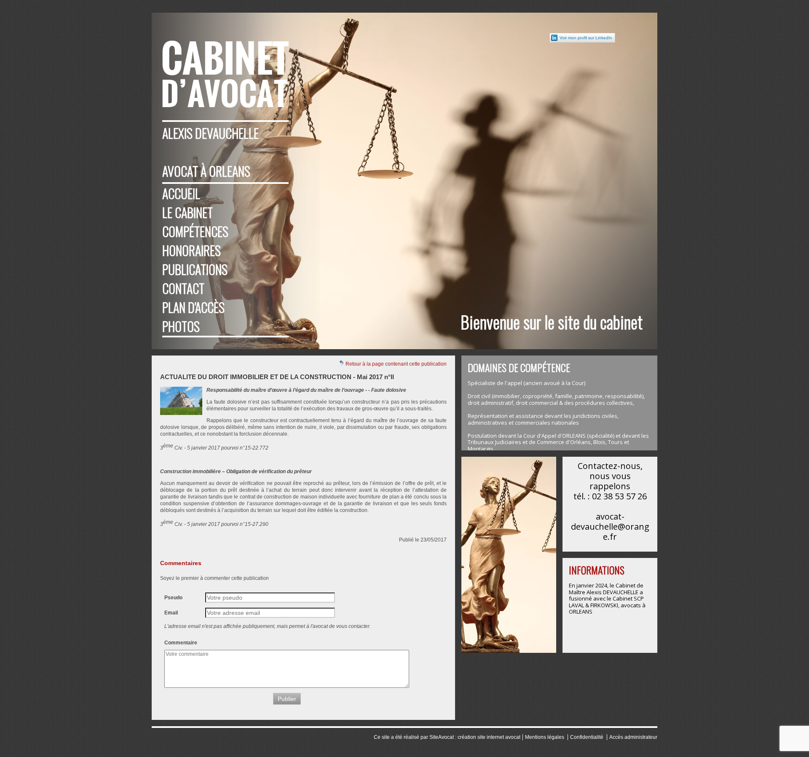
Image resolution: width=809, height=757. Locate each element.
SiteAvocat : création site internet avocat (474, 737)
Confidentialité (586, 737)
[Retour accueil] (225, 65)
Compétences (195, 231)
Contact (183, 288)
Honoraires (191, 250)
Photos (181, 326)
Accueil (181, 193)
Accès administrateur (633, 737)
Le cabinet (187, 212)
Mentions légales (544, 737)
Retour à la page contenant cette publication (395, 364)
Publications (195, 269)
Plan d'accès (193, 307)
